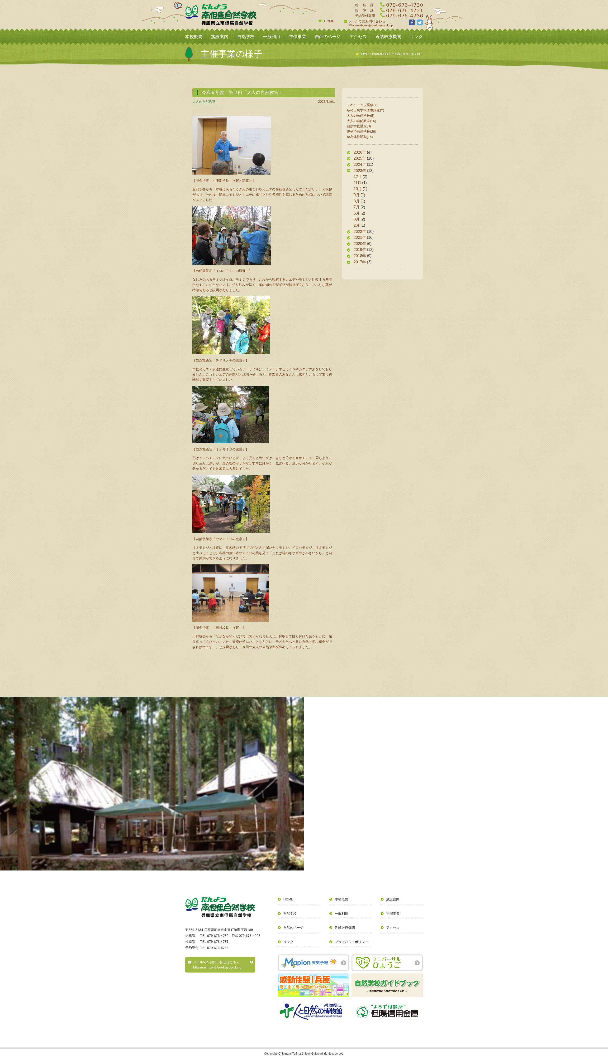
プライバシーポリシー (351, 942)
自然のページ (328, 36)
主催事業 (297, 36)
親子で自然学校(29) (361, 131)
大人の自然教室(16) (361, 121)
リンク (416, 36)
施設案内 (219, 36)
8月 (357, 201)
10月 (358, 189)
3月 (357, 219)
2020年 (360, 244)
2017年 (360, 262)
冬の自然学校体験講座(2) (365, 110)
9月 (357, 195)
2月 (357, 225)
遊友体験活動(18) (360, 137)
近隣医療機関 (388, 36)
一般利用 (271, 36)
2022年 (360, 232)
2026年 (360, 152)
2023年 (360, 171)
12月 (358, 177)
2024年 (360, 164)
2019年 (360, 250)
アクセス (358, 36)
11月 (357, 183)
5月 (357, 213)
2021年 (360, 237)
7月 (357, 207)
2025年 (360, 158)
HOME (329, 21)
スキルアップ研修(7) (362, 105)
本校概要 (193, 36)
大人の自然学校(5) (360, 115)
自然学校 (245, 36)
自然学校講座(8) (359, 126)
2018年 (360, 256)
